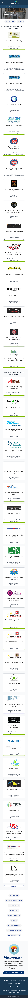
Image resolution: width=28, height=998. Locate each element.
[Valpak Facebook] (10, 986)
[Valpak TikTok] (17, 986)
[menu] (2, 3)
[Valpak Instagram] (14, 986)
